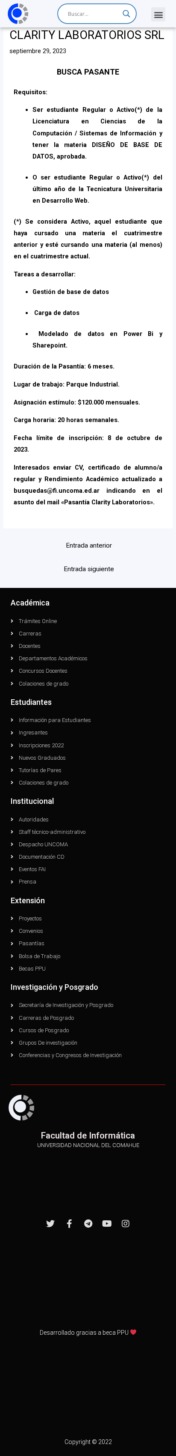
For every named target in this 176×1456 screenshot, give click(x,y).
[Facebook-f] (69, 1223)
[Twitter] (50, 1223)
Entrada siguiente (89, 569)
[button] (158, 14)
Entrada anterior (89, 545)
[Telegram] (88, 1223)
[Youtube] (107, 1223)
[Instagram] (125, 1223)
